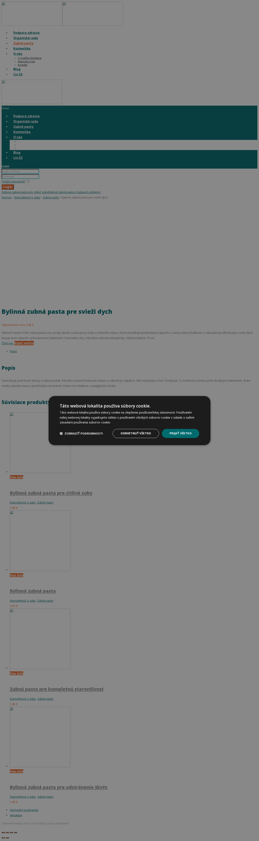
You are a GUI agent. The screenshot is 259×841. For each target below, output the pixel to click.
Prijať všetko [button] (181, 433)
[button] (81, 433)
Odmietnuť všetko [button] (136, 433)
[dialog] (129, 420)
